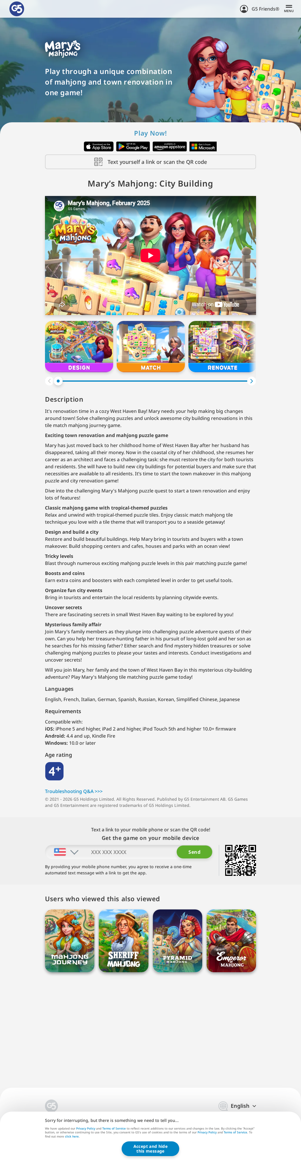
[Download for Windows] (203, 146)
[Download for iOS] (99, 146)
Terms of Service (114, 1128)
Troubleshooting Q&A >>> (74, 791)
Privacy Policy (85, 1128)
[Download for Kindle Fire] (170, 146)
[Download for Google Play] (133, 146)
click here (72, 1136)
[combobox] (62, 852)
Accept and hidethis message (150, 1148)
